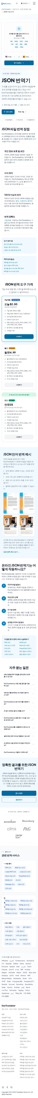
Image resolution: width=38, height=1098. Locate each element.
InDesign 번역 (9, 884)
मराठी (28, 975)
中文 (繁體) (5, 996)
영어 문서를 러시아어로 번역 (13, 244)
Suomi (29, 966)
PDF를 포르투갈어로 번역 (28, 1065)
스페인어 (23, 201)
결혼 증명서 (27, 927)
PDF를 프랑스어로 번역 (27, 1059)
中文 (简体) (27, 993)
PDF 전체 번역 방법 (8, 1062)
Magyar (4, 972)
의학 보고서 (9, 944)
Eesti (17, 966)
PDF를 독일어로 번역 (26, 1062)
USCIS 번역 (23, 1017)
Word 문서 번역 (24, 645)
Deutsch (28, 963)
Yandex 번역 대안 (7, 1026)
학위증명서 (8, 935)
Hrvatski (27, 969)
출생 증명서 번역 (24, 654)
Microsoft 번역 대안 (8, 1032)
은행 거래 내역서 (10, 939)
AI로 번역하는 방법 (8, 1068)
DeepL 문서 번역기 (8, 1023)
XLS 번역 (7, 648)
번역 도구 (32, 139)
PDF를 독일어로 (10, 909)
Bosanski (9, 963)
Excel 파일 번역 (10, 876)
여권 (17, 927)
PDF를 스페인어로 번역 (27, 1056)
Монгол (23, 975)
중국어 (29, 201)
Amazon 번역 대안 (8, 1029)
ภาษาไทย (4, 990)
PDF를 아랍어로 (10, 905)
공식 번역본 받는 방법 (9, 1059)
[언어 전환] (19, 57)
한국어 (12, 975)
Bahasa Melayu (7, 978)
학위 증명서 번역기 (25, 651)
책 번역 (18, 880)
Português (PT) (29, 981)
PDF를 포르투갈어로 (25, 909)
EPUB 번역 (22, 642)
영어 (17, 201)
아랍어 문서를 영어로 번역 (12, 250)
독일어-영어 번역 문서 (11, 247)
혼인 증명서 (23, 1026)
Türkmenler (12, 990)
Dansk (22, 963)
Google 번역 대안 (7, 1020)
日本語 (25, 972)
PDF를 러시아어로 (11, 913)
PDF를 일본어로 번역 (26, 1071)
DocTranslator (8, 1005)
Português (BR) (17, 981)
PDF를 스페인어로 (11, 901)
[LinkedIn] (3, 1087)
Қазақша (5, 975)
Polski (9, 981)
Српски (9, 987)
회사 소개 (5, 1009)
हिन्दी (22, 969)
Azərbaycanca (20, 961)
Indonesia (12, 972)
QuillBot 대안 (6, 1035)
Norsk (25, 978)
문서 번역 (9, 112)
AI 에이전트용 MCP (8, 1071)
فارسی (23, 966)
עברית (17, 969)
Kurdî (17, 975)
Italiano (18, 972)
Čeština (15, 963)
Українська (5, 993)
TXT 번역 (8, 888)
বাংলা (3, 963)
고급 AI (7, 220)
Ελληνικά (5, 966)
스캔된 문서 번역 (25, 872)
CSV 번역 (7, 651)
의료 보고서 (23, 1020)
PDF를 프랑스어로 (26, 901)
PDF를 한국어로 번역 (10, 262)
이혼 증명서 (9, 931)
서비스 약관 (13, 1009)
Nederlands (17, 978)
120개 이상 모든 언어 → (27, 1077)
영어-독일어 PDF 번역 (11, 265)
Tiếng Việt (18, 993)
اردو (12, 993)
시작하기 (19, 336)
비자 (17, 944)
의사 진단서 (23, 1047)
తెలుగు (28, 987)
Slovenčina (19, 984)
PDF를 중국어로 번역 (26, 1068)
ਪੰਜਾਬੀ (3, 981)
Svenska (17, 987)
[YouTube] (11, 1087)
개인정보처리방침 (23, 1009)
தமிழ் (22, 987)
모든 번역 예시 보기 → (11, 552)
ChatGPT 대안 (6, 1017)
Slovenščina (29, 984)
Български (30, 961)
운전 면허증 (23, 939)
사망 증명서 (20, 931)
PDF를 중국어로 (24, 905)
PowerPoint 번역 (24, 876)
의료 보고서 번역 (9, 645)
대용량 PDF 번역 (10, 872)
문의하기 (19, 800)
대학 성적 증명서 (21, 935)
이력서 (22, 1044)
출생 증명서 (9, 927)
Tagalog (20, 990)
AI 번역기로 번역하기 (8, 1065)
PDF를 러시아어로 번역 (11, 271)
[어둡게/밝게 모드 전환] (17, 3)
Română (4, 984)
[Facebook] (7, 1087)
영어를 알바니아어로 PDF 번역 (14, 268)
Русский (11, 984)
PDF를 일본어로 (26, 913)
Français (4, 969)
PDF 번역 (7, 642)
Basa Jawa (32, 972)
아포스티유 (26, 944)
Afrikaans (5, 961)
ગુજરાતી (11, 969)
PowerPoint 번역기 (25, 648)
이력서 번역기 (8, 654)
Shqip (3, 987)
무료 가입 (21, 112)
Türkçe (27, 990)
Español (12, 966)
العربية (12, 961)
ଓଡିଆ (30, 978)
